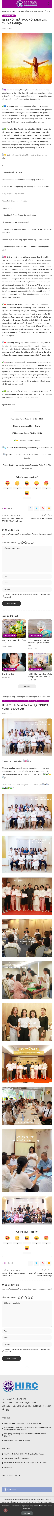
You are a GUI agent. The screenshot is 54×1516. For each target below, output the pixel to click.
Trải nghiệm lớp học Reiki (38, 701)
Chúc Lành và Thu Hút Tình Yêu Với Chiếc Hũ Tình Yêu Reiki (39, 642)
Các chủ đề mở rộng (10, 1374)
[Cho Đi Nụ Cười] (14, 662)
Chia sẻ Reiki (21, 701)
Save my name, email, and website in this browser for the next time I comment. (27, 596)
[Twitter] (36, 508)
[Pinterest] (42, 508)
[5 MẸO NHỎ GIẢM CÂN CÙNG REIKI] (14, 628)
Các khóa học (8, 701)
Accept (27, 1513)
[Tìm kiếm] (47, 4)
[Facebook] (30, 508)
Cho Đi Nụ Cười (8, 674)
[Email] (48, 508)
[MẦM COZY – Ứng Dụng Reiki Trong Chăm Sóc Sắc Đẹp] (40, 662)
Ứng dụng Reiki (9, 15)
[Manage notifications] (6, 1510)
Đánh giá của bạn (9, 543)
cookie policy (27, 1508)
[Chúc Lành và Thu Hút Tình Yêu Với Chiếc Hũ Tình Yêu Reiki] (40, 628)
